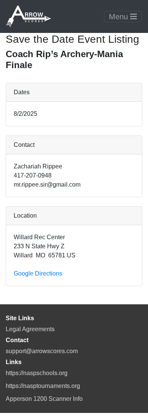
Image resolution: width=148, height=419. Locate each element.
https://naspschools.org (37, 373)
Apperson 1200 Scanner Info (44, 399)
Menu (119, 16)
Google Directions (38, 273)
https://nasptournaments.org (43, 386)
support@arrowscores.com (42, 351)
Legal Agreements (30, 329)
